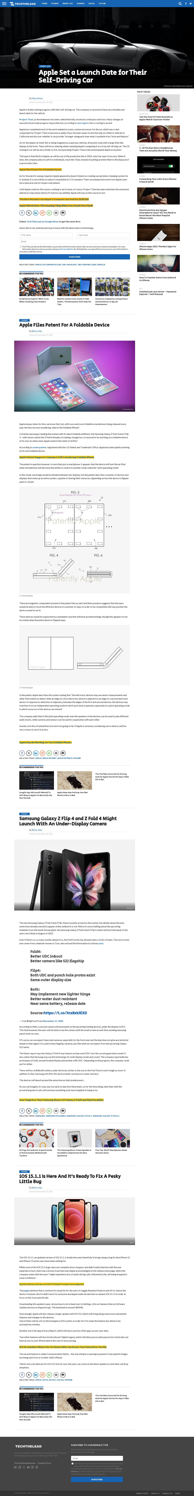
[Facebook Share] (22, 213)
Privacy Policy (142, 1493)
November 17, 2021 (53, 1021)
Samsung (40, 1116)
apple (38, 265)
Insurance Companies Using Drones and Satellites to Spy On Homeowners (111, 302)
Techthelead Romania (24, 1463)
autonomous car (51, 265)
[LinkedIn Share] (35, 213)
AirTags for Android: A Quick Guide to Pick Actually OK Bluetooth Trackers (35, 1153)
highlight (71, 265)
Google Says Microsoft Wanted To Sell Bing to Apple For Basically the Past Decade (35, 795)
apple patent (49, 758)
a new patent (39, 447)
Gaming (81, 3)
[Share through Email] (56, 213)
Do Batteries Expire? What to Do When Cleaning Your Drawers (34, 300)
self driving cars (87, 265)
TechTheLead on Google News (43, 221)
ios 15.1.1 (52, 1380)
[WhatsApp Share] (49, 213)
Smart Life (67, 3)
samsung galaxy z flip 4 (79, 1116)
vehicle (101, 265)
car (64, 265)
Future (102, 3)
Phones (55, 3)
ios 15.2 (60, 1380)
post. (101, 943)
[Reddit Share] (42, 213)
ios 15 (45, 1380)
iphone (77, 758)
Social (91, 3)
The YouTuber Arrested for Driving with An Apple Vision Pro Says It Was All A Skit (112, 777)
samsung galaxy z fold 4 (106, 1116)
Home (44, 3)
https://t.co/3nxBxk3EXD (65, 1013)
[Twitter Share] (29, 213)
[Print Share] (63, 213)
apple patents (64, 758)
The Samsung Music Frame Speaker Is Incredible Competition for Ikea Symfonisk (74, 1153)
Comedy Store (44, 1463)
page (26, 1290)
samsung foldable (56, 1116)
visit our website (66, 249)
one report (83, 123)
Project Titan (26, 119)
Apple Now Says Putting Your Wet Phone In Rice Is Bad (72, 794)
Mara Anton (37, 98)
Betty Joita (37, 331)
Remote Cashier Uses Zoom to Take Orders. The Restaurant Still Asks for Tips (74, 302)
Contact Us (167, 1493)
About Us (155, 1493)
